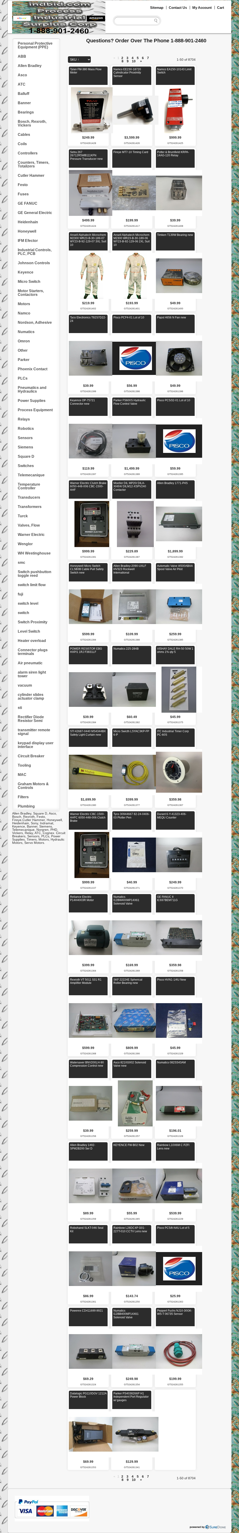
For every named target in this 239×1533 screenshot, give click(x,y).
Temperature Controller (29, 486)
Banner (24, 103)
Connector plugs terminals (33, 652)
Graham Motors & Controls (33, 786)
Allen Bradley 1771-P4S (172, 483)
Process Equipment (35, 410)
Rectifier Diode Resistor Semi (31, 719)
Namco (24, 313)
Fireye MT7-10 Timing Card (130, 152)
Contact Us (178, 8)
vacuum (25, 685)
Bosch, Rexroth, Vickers (32, 123)
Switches (26, 466)
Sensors (25, 438)
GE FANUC (27, 203)
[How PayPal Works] (52, 1520)
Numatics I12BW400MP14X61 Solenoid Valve (126, 900)
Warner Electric (31, 535)
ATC (21, 84)
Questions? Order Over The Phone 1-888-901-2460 (146, 40)
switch (23, 613)
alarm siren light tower (32, 674)
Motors (24, 304)
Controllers (28, 153)
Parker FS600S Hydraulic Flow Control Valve (129, 402)
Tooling (24, 765)
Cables (24, 135)
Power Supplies (32, 401)
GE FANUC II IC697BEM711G (167, 898)
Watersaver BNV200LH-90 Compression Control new (87, 1064)
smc (21, 562)
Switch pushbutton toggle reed (34, 574)
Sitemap (156, 8)
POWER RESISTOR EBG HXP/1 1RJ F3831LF (86, 650)
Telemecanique (31, 475)
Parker (23, 360)
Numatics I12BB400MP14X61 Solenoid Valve (126, 1314)
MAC (22, 775)
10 (134, 61)
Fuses (23, 194)
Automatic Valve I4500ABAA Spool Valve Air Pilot (175, 567)
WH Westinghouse (34, 553)
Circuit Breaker (31, 756)
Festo (23, 185)
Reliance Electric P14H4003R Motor (82, 898)
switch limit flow (32, 585)
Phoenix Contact (32, 369)
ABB (22, 56)
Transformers (30, 507)
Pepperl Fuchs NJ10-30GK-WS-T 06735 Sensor (174, 1312)
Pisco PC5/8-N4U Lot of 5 (173, 1227)
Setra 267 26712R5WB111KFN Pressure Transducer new (86, 155)
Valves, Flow (29, 525)
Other (23, 350)
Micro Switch (29, 282)
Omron (24, 341)
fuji (20, 594)
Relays (24, 419)
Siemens (25, 447)
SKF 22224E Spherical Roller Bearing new (127, 981)
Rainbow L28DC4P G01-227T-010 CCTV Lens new (130, 1229)
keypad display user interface (35, 745)
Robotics (26, 429)
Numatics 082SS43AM (171, 1062)
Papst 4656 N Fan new (171, 317)
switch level (28, 603)
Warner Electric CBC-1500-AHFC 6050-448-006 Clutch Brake (87, 817)
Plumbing (26, 806)
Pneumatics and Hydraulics (32, 389)
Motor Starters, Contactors (31, 293)
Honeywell (27, 231)
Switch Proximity (32, 622)
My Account (202, 8)
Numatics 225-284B (126, 648)
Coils (22, 144)
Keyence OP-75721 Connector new (82, 402)
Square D (26, 456)
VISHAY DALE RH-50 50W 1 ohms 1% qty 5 (175, 650)
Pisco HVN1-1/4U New (171, 979)
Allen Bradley (30, 66)
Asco (22, 75)
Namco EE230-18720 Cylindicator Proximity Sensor (127, 73)
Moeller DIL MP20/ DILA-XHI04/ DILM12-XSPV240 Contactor (129, 486)
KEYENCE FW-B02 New (128, 1145)
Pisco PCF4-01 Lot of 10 (128, 317)
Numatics (26, 332)
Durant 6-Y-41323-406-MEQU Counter (171, 815)
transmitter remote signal (34, 732)
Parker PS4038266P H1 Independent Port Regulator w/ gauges (131, 1397)
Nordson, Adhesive (35, 322)
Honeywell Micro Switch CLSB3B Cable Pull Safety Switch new (87, 569)
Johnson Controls (34, 263)
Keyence (25, 272)
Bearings (26, 112)
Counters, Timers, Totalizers (33, 164)
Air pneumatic (30, 663)
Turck (23, 516)
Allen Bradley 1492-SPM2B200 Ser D (82, 1146)
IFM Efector (28, 241)
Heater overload (32, 641)
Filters (23, 797)
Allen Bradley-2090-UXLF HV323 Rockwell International (129, 569)
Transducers (29, 497)
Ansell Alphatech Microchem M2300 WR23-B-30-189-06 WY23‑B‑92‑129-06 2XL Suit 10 (131, 240)
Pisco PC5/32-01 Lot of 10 (173, 400)
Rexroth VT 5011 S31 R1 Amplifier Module (86, 981)
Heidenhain (28, 222)
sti (20, 708)
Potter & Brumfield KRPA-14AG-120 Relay (173, 153)
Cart (220, 8)
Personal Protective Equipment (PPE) (35, 45)
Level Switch (29, 631)
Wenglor (25, 544)
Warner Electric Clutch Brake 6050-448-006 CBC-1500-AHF (88, 486)
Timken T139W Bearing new (175, 235)
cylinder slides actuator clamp (31, 696)
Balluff (23, 94)
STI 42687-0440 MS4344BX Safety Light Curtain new (88, 733)
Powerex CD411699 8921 (86, 1310)
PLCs (23, 378)
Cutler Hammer (31, 175)
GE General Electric (35, 213)
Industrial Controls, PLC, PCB (35, 252)
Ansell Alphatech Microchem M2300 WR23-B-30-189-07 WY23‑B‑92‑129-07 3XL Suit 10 (88, 240)
